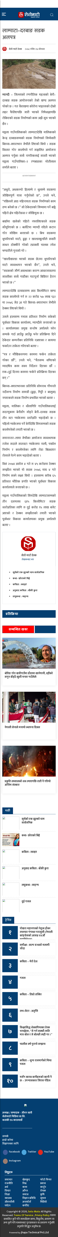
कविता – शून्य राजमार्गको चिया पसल (36, 1062)
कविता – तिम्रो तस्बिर (31, 994)
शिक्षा (7, 1194)
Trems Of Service (23, 1215)
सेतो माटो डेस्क (15, 49)
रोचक (43, 1191)
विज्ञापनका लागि (10, 1144)
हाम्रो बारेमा (7, 1140)
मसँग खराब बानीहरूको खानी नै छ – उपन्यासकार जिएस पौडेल (36, 1079)
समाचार (8, 1179)
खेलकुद (26, 1179)
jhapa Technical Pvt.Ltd (35, 1232)
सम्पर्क (5, 1136)
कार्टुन (43, 1187)
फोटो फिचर (46, 1179)
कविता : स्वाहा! (20, 584)
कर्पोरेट (25, 1205)
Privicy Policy (42, 1215)
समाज (25, 1194)
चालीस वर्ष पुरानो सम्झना (32, 1044)
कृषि (42, 1194)
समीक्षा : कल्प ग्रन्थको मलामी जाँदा (34, 947)
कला (24, 1187)
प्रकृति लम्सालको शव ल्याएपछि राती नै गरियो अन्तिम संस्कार (28, 783)
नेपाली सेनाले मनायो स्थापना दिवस (22, 727)
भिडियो (43, 1202)
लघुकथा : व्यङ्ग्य (20, 596)
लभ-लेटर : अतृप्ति (29, 1011)
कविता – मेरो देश (28, 961)
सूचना (43, 1198)
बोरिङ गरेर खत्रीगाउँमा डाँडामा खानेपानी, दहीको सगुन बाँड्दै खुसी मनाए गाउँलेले (29, 675)
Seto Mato (34, 1211)
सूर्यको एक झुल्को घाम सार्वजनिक (28, 572)
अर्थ (6, 1187)
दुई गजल (26, 901)
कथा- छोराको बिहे (21, 578)
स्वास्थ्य (8, 1198)
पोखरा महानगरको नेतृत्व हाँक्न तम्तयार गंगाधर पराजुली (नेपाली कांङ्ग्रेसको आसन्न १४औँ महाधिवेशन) (36, 934)
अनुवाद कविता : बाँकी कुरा (25, 590)
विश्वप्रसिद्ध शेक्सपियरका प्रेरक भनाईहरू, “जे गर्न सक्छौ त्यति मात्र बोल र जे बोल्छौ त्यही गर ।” (36, 1031)
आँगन (25, 1191)
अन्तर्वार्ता (26, 1202)
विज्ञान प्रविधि (29, 1198)
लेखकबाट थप (28, 559)
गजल (23, 978)
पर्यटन (7, 1205)
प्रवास (43, 1183)
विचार (8, 1191)
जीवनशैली (9, 1202)
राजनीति (9, 1183)
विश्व (24, 1183)
